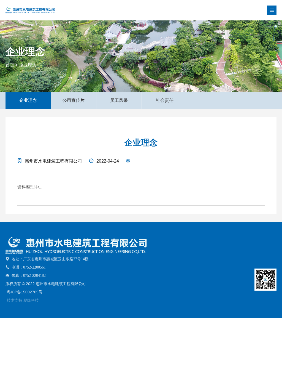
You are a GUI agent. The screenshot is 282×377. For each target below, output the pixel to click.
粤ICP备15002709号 (24, 292)
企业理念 (28, 65)
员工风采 (119, 100)
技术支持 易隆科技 (23, 300)
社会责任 (164, 100)
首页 (10, 65)
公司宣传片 (74, 100)
